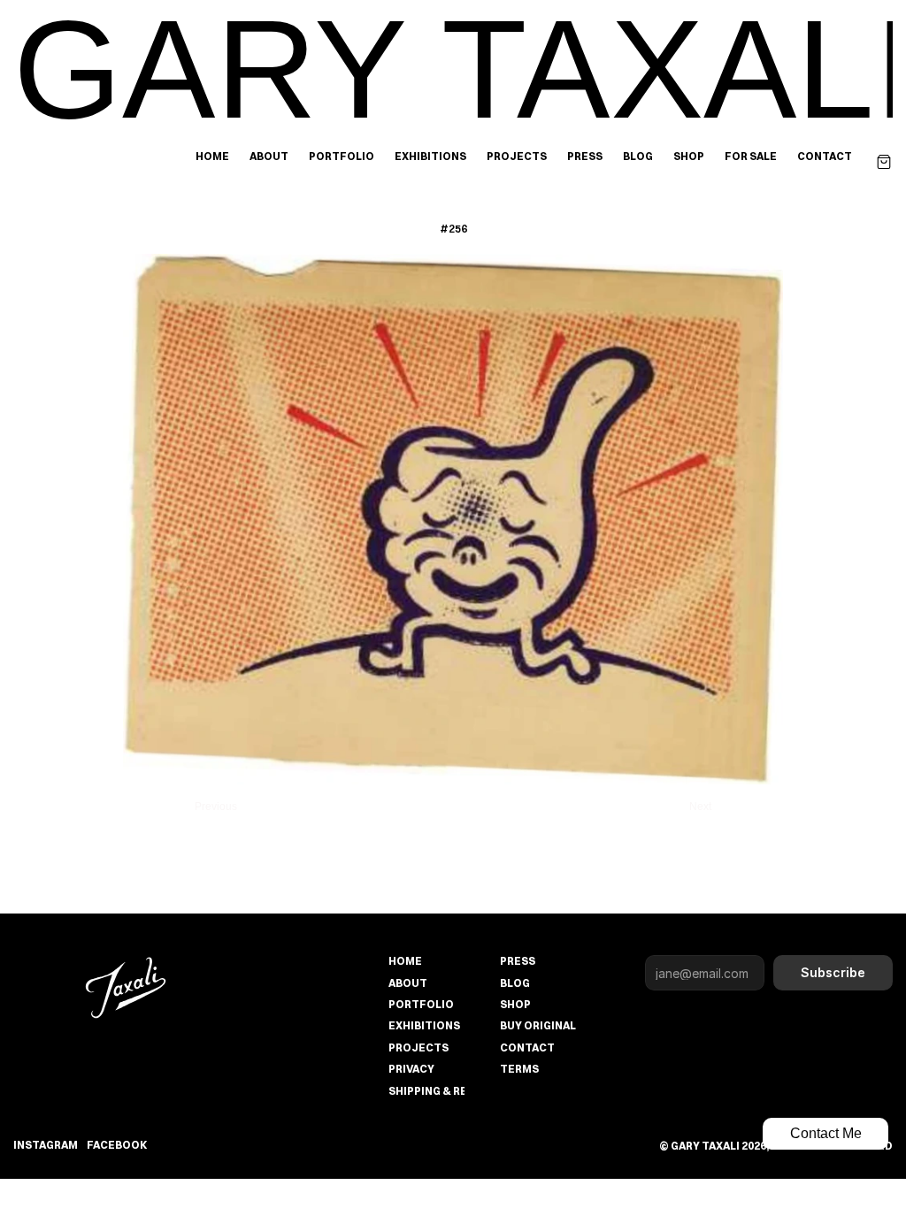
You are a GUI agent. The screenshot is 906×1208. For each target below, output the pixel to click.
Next (700, 806)
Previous (216, 806)
